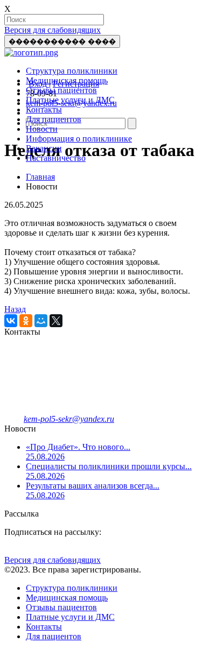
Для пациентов (53, 119)
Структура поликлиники (71, 70)
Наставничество (56, 157)
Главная (40, 176)
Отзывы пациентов (61, 90)
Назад (15, 309)
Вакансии (44, 148)
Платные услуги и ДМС (70, 99)
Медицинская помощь (67, 80)
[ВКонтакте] (10, 320)
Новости (42, 128)
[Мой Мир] (40, 320)
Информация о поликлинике (79, 138)
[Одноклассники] (25, 320)
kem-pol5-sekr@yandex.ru (69, 418)
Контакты (44, 109)
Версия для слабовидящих (52, 29)
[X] (56, 320)
